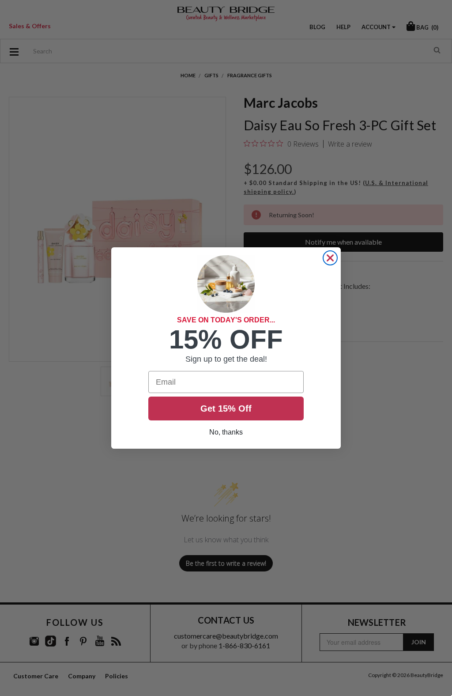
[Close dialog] (330, 258)
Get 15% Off (226, 408)
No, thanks (226, 432)
